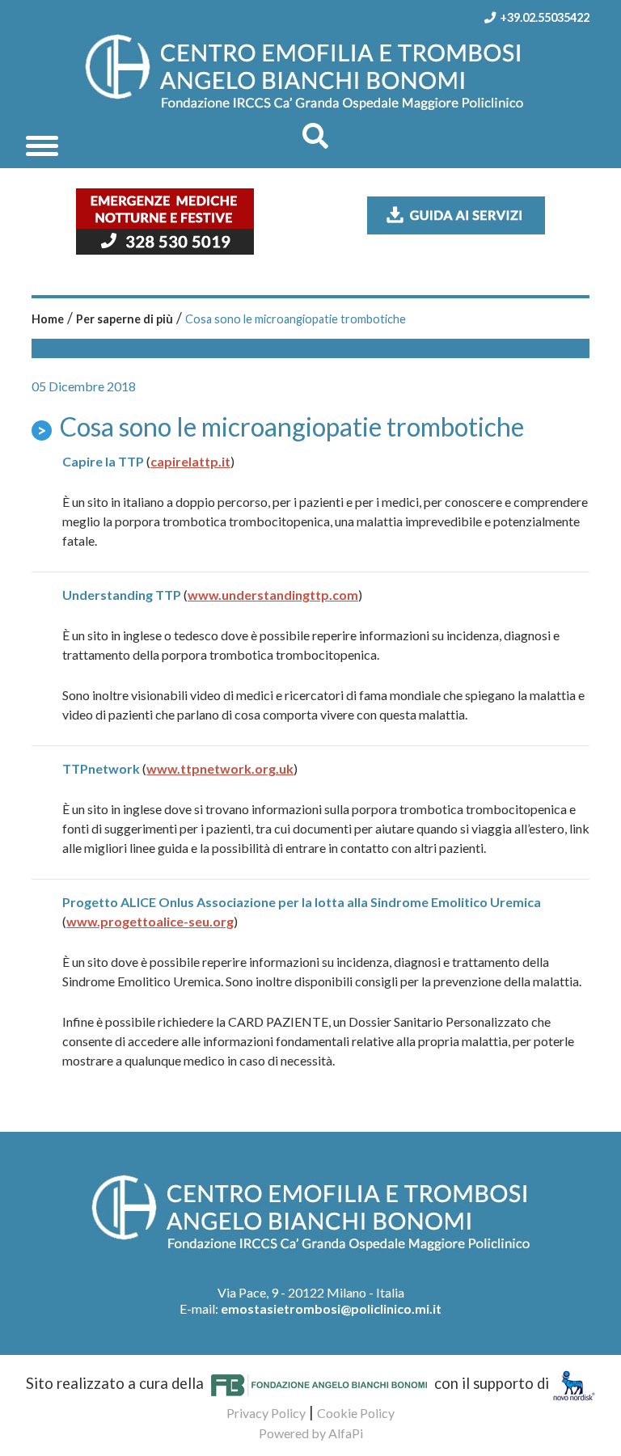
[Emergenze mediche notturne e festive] (165, 220)
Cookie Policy (356, 1412)
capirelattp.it (190, 461)
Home (48, 319)
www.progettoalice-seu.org (150, 921)
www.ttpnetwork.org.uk (220, 768)
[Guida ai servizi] (456, 213)
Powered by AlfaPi (311, 1433)
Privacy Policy (266, 1412)
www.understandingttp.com (273, 594)
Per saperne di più (124, 319)
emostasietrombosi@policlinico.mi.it (331, 1308)
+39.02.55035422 (544, 17)
